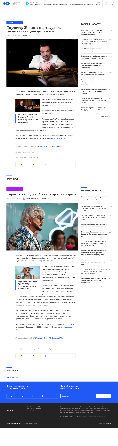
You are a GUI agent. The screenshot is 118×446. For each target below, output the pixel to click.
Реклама (9, 414)
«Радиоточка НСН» (57, 138)
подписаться (104, 396)
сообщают (41, 261)
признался (32, 324)
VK (50, 147)
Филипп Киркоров (49, 349)
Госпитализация (33, 157)
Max (61, 147)
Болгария (34, 349)
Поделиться (26, 35)
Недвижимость (24, 349)
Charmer (109, 423)
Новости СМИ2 (12, 377)
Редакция (9, 407)
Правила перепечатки (13, 423)
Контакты (9, 410)
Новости (38, 147)
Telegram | (56, 147)
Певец (40, 349)
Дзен (45, 147)
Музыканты (23, 157)
